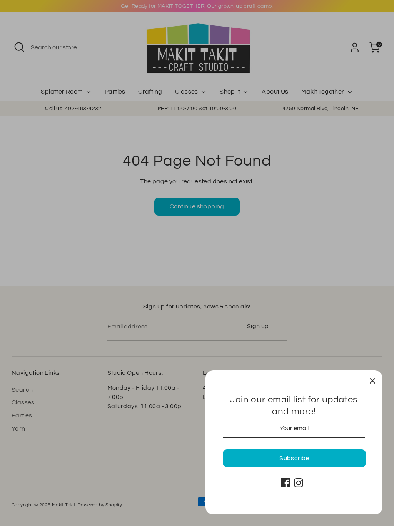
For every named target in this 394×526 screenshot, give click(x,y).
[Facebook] (285, 482)
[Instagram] (298, 482)
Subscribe (294, 458)
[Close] (372, 380)
